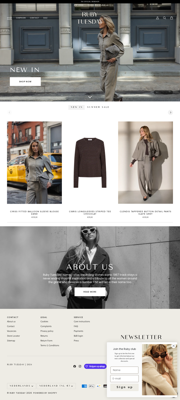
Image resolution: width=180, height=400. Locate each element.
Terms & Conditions (49, 345)
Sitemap (11, 341)
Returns (44, 336)
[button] (10, 18)
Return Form (46, 341)
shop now (25, 81)
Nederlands (96, 5)
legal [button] (43, 317)
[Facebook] (74, 366)
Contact (10, 326)
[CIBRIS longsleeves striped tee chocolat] (90, 162)
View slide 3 (163, 92)
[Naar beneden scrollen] (90, 97)
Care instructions (82, 322)
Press (76, 341)
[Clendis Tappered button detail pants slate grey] (145, 162)
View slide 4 (166, 92)
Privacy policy (46, 331)
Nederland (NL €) (54, 386)
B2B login (78, 336)
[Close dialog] (173, 345)
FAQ (76, 326)
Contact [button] (12, 317)
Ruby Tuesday (18, 393)
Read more (90, 291)
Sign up (124, 387)
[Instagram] (80, 366)
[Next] (170, 112)
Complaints (46, 326)
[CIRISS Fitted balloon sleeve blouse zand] (34, 162)
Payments (78, 331)
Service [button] (78, 317)
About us (11, 322)
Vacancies (11, 331)
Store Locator (13, 336)
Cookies (44, 322)
